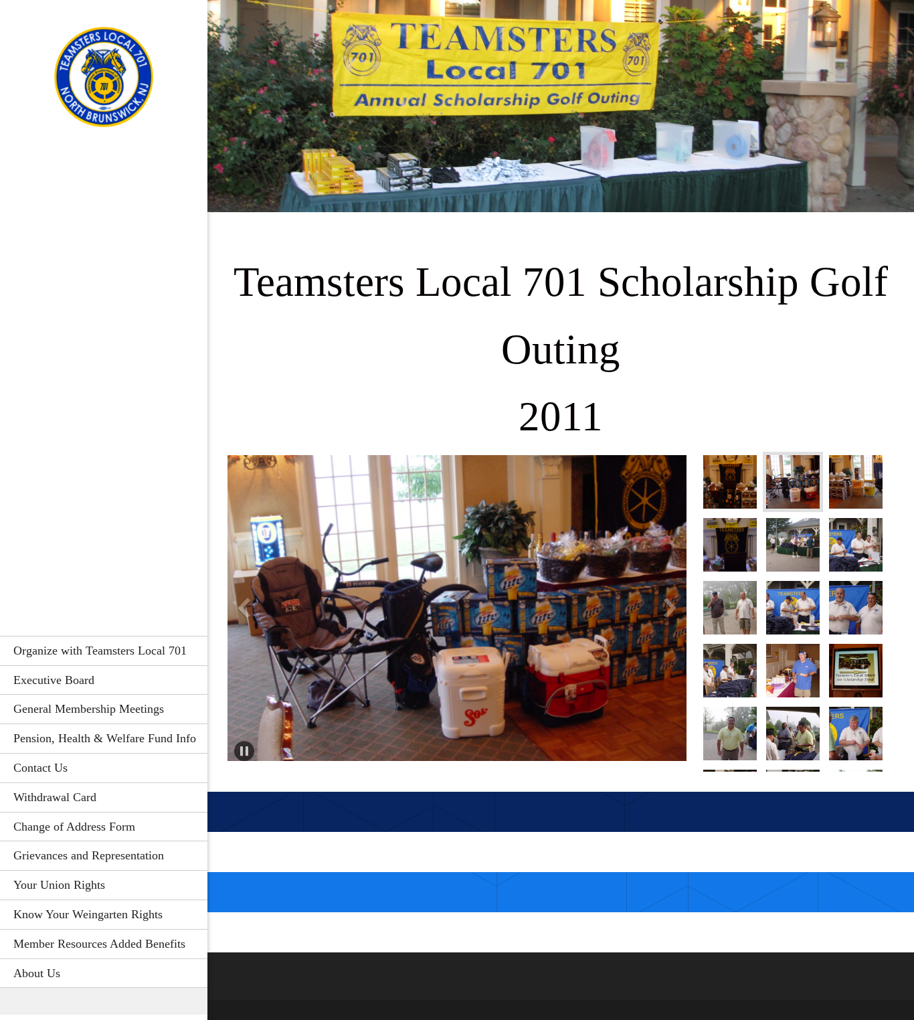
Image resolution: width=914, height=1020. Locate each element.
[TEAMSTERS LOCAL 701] (103, 81)
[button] (457, 611)
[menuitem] (103, 650)
